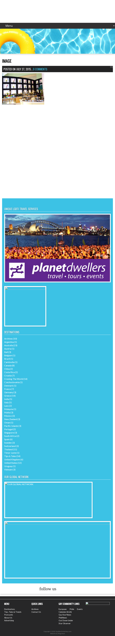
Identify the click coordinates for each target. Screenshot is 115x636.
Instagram (73, 589)
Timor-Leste (10, 452)
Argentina (9, 342)
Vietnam (8, 469)
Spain (6, 439)
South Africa (10, 436)
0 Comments (40, 69)
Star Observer (65, 623)
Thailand (8, 449)
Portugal (8, 429)
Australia (8, 345)
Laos (6, 405)
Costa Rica (9, 372)
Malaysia (8, 409)
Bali (6, 352)
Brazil (7, 358)
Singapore (9, 432)
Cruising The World (13, 379)
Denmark (8, 385)
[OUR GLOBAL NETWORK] (48, 484)
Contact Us (36, 612)
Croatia (8, 375)
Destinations (9, 609)
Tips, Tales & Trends (12, 612)
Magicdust (61, 633)
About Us (8, 618)
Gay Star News (65, 615)
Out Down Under (66, 620)
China (7, 368)
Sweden (8, 442)
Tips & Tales (10, 456)
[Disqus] (57, 156)
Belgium (8, 355)
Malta (7, 412)
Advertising (9, 620)
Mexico (8, 415)
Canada (8, 365)
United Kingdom (12, 459)
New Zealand (10, 419)
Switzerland (10, 446)
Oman (7, 422)
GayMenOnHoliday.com (57, 10)
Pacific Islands (11, 426)
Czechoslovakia (11, 382)
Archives (8, 338)
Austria (7, 348)
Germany (8, 392)
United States (10, 462)
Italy (6, 402)
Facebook (62, 589)
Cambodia (9, 362)
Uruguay (8, 466)
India (6, 399)
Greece (7, 395)
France (7, 389)
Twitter (67, 589)
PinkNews (63, 618)
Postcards (8, 615)
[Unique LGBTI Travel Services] (57, 281)
